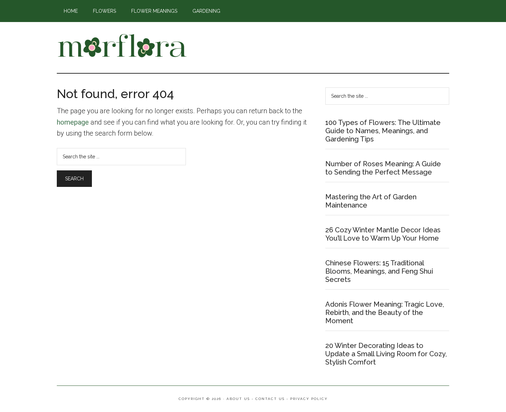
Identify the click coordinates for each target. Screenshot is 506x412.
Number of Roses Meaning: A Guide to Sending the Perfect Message (383, 168)
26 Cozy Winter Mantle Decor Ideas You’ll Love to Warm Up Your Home (383, 234)
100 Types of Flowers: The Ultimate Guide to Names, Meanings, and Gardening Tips (383, 130)
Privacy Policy (309, 399)
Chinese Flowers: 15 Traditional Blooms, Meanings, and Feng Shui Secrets (379, 271)
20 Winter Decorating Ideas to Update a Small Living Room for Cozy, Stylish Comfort (386, 353)
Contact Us (270, 399)
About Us (238, 399)
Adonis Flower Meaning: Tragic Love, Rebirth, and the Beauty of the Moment (384, 312)
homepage (73, 122)
